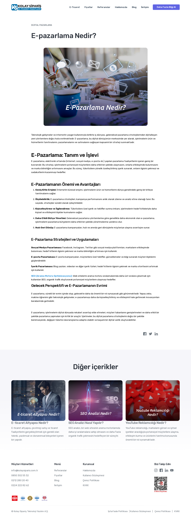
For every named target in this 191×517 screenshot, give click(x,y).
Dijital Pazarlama (41, 25)
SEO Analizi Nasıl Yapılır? (86, 423)
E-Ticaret (75, 7)
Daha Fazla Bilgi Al (166, 7)
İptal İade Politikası (118, 511)
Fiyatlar (88, 7)
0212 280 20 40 (19, 480)
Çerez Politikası (91, 480)
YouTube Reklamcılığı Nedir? (146, 423)
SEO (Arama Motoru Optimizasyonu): (52, 276)
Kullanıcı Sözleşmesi (93, 475)
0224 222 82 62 (20, 485)
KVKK (86, 485)
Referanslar (103, 7)
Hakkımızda (121, 7)
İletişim (145, 7)
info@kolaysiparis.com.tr (24, 470)
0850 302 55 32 (20, 475)
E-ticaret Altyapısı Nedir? (29, 423)
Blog (134, 7)
